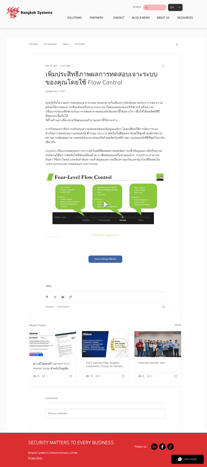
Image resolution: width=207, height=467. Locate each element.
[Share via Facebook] (47, 296)
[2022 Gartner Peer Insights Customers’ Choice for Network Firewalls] (105, 344)
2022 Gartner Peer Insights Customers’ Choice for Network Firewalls (105, 364)
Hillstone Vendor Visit (151, 363)
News (66, 44)
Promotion (80, 44)
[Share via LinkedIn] (62, 296)
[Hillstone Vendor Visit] (157, 344)
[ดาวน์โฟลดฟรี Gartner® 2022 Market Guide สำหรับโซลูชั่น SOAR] (52, 344)
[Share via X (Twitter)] (54, 296)
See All (178, 325)
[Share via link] (70, 296)
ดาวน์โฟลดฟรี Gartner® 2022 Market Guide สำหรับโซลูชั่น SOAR (51, 366)
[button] (136, 7)
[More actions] (163, 66)
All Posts (33, 44)
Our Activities (50, 44)
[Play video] (105, 204)
